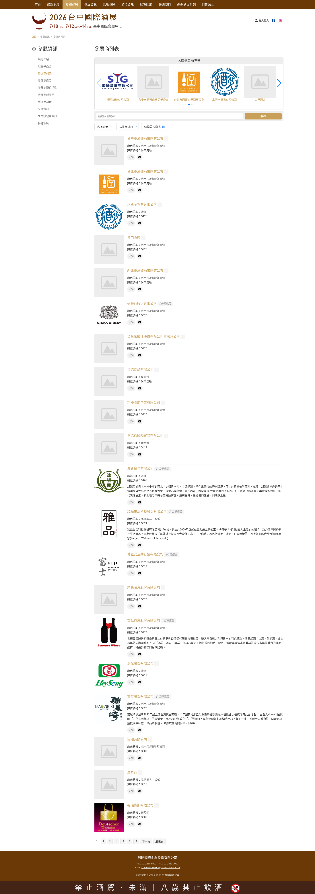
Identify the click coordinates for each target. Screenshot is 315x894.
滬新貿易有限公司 (140, 468)
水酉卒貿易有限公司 (142, 204)
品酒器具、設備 (150, 519)
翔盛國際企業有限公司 (143, 402)
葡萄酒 (145, 443)
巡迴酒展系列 (186, 4)
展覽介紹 (43, 59)
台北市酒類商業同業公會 (145, 171)
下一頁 (146, 841)
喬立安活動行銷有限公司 (145, 554)
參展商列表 (45, 73)
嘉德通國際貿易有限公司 (145, 435)
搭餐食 (145, 377)
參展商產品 (45, 80)
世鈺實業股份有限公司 (143, 620)
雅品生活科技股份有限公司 (147, 511)
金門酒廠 (133, 237)
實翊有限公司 (137, 739)
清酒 (143, 212)
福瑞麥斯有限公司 (140, 805)
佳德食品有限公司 (140, 369)
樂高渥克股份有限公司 (143, 587)
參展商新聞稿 (46, 94)
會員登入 (264, 20)
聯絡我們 (165, 4)
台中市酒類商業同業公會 (145, 138)
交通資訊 (43, 109)
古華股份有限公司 (140, 696)
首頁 (38, 4)
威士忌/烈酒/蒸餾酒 (153, 146)
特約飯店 (43, 123)
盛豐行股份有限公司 (142, 303)
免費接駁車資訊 (47, 116)
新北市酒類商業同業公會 (145, 270)
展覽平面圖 (45, 66)
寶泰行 (132, 772)
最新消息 (53, 4)
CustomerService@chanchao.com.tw (160, 867)
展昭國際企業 (172, 875)
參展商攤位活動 (47, 87)
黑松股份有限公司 (140, 663)
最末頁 (159, 841)
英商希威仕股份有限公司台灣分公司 (153, 336)
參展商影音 (45, 102)
